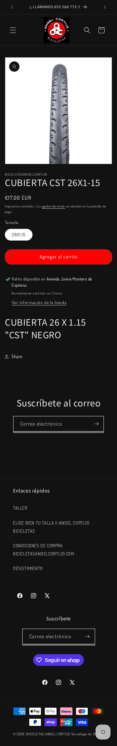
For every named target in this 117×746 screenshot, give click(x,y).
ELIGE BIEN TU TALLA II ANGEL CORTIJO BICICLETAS (51, 527)
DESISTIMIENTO (28, 568)
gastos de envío (53, 206)
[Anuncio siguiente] (105, 7)
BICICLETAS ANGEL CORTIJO (48, 734)
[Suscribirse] (96, 424)
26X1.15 (19, 234)
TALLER (20, 508)
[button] (13, 30)
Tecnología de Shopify (87, 734)
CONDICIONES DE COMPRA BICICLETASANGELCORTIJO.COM (43, 549)
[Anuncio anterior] (12, 7)
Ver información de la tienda (39, 302)
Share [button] (16, 356)
